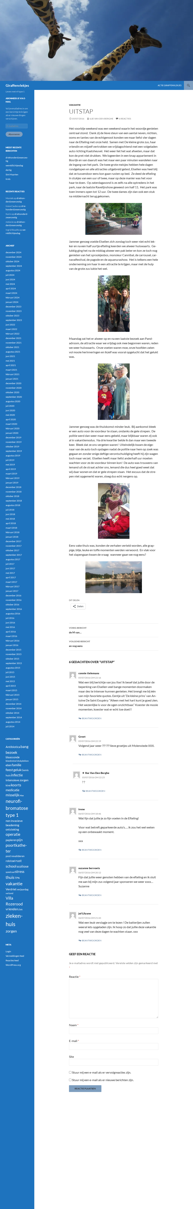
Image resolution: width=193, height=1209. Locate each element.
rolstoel (10, 860)
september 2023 (14, 320)
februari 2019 (12, 478)
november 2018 (13, 491)
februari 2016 (12, 640)
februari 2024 (12, 297)
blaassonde (13, 757)
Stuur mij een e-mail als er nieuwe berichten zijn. (103, 1080)
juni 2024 (10, 279)
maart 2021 (11, 369)
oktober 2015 (12, 658)
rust (19, 861)
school (11, 866)
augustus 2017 (13, 559)
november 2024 (13, 256)
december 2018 (13, 487)
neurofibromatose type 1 (17, 808)
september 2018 (14, 500)
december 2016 (13, 595)
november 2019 (13, 442)
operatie (13, 834)
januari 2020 (12, 433)
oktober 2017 (12, 550)
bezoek (11, 752)
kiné (8, 785)
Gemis (25, 770)
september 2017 (14, 554)
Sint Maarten (12, 174)
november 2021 (13, 342)
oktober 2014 (12, 712)
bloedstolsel (11, 761)
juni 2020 (10, 410)
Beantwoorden (91, 718)
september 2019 (14, 451)
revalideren (18, 856)
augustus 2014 (13, 721)
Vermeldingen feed (15, 955)
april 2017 (11, 577)
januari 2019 (12, 482)
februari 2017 (12, 586)
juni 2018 (10, 514)
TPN (17, 877)
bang (24, 746)
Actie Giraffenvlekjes (170, 85)
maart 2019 (11, 473)
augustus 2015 (13, 667)
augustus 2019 (13, 455)
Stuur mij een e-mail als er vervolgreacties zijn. (101, 1072)
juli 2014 (10, 726)
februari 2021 (12, 374)
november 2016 (13, 600)
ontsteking (12, 829)
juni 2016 (10, 622)
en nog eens (79, 643)
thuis (10, 877)
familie (16, 765)
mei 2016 (10, 627)
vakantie (75, 104)
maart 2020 (11, 424)
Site (71, 1056)
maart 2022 (11, 329)
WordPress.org (13, 965)
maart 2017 (11, 582)
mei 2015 (10, 681)
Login (8, 951)
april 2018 (11, 523)
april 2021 (11, 365)
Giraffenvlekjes (17, 85)
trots (8, 179)
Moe (22, 795)
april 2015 (11, 685)
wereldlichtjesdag (14, 165)
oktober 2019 (12, 446)
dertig (8, 170)
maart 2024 (11, 293)
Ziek (20, 909)
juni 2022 (10, 324)
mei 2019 (10, 464)
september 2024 (14, 265)
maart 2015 (11, 690)
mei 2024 (10, 284)
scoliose (22, 866)
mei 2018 (10, 518)
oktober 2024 (12, 261)
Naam (73, 1025)
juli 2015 (10, 672)
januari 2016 (12, 645)
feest (9, 770)
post (8, 856)
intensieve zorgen (17, 780)
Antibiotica (13, 747)
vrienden (12, 909)
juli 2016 (10, 618)
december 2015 (13, 649)
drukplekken (23, 761)
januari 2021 (12, 378)
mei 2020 (10, 414)
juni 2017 (10, 568)
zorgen (11, 931)
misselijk (12, 795)
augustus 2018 (13, 505)
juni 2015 (10, 676)
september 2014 (14, 717)
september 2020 (14, 396)
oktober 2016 (12, 604)
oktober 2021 (12, 347)
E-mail (74, 1041)
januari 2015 (12, 699)
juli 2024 (10, 275)
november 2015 (13, 654)
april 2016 (11, 631)
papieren (11, 840)
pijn (20, 840)
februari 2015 (12, 694)
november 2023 (13, 311)
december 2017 (13, 541)
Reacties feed (12, 960)
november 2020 (13, 387)
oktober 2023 (12, 315)
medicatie (12, 790)
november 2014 (13, 708)
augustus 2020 (13, 401)
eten (8, 765)
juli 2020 (10, 405)
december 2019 (13, 437)
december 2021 (13, 338)
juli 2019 (10, 460)
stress (19, 871)
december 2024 (13, 252)
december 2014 (13, 703)
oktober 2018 (12, 496)
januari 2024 (12, 302)
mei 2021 (10, 360)
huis (8, 775)
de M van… (78, 630)
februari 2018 (12, 532)
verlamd (9, 893)
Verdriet (11, 889)
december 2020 (13, 383)
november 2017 (13, 545)
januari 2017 (12, 591)
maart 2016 (11, 636)
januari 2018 (12, 536)
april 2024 (11, 288)
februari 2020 (12, 428)
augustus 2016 (13, 613)
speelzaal (10, 872)
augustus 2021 (13, 351)
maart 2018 (11, 527)
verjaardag (22, 889)
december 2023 (13, 306)
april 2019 (11, 469)
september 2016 (14, 609)
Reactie (74, 976)
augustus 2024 (13, 270)
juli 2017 (10, 563)
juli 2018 (10, 509)
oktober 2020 (12, 392)
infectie (17, 775)
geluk (17, 770)
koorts (16, 785)
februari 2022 (12, 333)
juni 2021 (10, 356)
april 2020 (11, 419)
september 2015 (14, 663)
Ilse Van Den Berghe (101, 118)
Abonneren (14, 134)
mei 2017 (10, 572)
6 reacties (125, 118)
